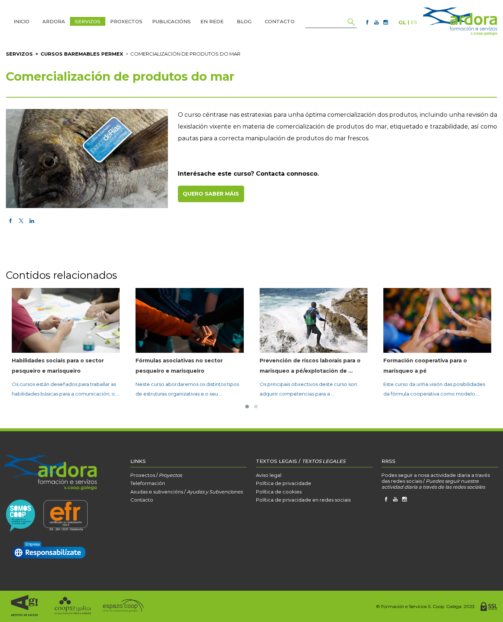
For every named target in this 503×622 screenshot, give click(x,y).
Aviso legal (268, 475)
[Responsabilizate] (49, 550)
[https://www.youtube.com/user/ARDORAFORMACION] (376, 22)
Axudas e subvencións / (186, 492)
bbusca (351, 22)
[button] (247, 406)
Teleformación (147, 483)
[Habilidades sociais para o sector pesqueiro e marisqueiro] (66, 320)
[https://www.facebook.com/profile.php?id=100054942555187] (367, 22)
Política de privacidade (283, 483)
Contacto (141, 500)
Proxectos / (156, 475)
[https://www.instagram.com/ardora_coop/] (385, 22)
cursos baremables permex (82, 54)
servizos (19, 54)
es (414, 22)
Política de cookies (279, 492)
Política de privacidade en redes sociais (303, 500)
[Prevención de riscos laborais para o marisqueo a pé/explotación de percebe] (313, 320)
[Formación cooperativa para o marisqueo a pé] (437, 320)
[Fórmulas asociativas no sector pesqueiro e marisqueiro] (189, 320)
